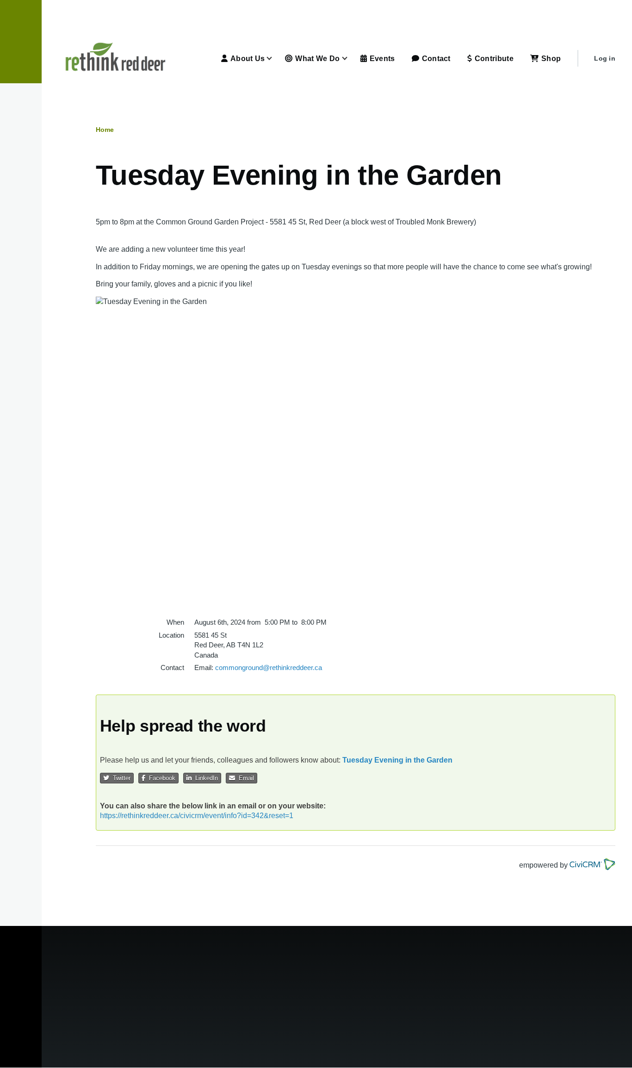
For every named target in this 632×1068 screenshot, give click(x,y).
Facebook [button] (160, 778)
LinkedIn (205, 778)
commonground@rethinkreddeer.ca (268, 667)
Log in (604, 58)
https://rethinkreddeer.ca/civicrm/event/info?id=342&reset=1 (196, 816)
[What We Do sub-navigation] (350, 58)
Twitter (119, 778)
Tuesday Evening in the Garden (397, 760)
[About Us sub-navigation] (275, 58)
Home (105, 129)
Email (244, 778)
